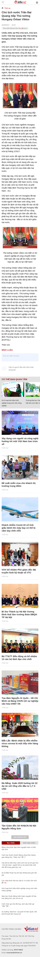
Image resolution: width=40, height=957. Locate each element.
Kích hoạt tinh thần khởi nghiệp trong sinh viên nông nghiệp (11, 403)
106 (4, 883)
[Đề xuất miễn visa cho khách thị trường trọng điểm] (20, 467)
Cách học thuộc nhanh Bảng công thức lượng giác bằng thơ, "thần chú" (19, 856)
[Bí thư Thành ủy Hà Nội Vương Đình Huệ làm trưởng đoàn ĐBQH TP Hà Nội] (20, 596)
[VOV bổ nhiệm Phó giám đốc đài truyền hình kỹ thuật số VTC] (20, 554)
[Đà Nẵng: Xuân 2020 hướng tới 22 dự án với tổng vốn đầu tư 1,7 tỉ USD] (20, 767)
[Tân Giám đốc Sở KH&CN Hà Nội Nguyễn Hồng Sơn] (20, 810)
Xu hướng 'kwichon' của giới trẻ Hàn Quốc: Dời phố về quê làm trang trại (19, 913)
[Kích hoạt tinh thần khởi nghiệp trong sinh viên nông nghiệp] (13, 389)
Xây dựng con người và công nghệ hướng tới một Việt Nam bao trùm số (20, 441)
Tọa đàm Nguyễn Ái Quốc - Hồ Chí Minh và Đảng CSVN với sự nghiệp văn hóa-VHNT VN (20, 701)
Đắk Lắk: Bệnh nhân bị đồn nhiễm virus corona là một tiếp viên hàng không (20, 743)
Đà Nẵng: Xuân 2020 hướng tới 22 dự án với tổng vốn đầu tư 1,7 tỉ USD (19, 786)
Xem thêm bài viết (20, 837)
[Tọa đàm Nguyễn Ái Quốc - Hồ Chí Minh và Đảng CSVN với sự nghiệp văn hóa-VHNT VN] (20, 682)
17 (24, 857)
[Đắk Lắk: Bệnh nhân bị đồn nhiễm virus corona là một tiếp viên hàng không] (20, 725)
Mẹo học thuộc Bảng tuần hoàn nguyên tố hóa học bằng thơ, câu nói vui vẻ (19, 897)
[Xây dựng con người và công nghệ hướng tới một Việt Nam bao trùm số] (20, 423)
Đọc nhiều (11, 843)
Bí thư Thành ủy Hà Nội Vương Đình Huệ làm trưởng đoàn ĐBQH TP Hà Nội (19, 614)
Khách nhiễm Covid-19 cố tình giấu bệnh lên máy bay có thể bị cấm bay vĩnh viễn (18, 528)
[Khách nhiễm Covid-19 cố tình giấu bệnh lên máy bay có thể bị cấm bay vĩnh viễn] (20, 509)
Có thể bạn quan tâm (14, 379)
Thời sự (7, 8)
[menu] (3, 2)
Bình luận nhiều (29, 843)
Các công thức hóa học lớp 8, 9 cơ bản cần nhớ (19, 881)
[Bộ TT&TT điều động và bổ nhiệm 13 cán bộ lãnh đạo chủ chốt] (20, 641)
